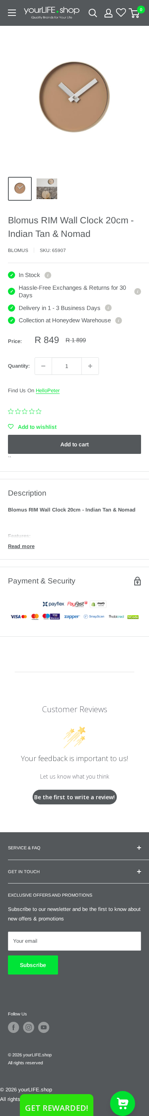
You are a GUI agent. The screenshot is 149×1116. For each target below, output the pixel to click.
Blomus (18, 250)
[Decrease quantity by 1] (43, 366)
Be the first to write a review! (74, 797)
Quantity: (19, 366)
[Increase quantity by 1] (90, 366)
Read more (21, 546)
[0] (134, 13)
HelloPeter (48, 390)
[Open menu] (12, 13)
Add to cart (74, 444)
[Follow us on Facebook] (13, 1027)
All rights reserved (25, 1062)
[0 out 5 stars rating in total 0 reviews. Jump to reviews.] (26, 411)
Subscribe (33, 965)
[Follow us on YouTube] (43, 1027)
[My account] (108, 13)
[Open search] (93, 13)
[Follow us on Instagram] (28, 1027)
